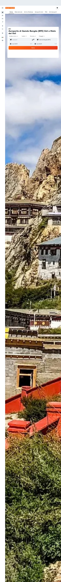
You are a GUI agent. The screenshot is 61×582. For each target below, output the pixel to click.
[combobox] (33, 36)
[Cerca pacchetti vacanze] (2, 21)
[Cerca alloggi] (2, 15)
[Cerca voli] (2, 12)
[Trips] (2, 33)
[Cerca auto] (2, 18)
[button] (2, 8)
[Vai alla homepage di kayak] (10, 8)
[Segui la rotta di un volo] (2, 29)
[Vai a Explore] (2, 25)
